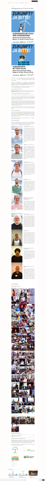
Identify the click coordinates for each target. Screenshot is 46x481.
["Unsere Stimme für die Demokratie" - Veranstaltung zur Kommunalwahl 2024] (33, 473)
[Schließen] (45, 479)
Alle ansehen (36, 469)
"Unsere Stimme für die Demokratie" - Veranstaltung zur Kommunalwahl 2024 (32, 477)
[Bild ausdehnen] (23, 27)
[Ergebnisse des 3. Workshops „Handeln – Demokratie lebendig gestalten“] (12, 473)
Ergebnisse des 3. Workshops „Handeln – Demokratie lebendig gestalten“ (12, 477)
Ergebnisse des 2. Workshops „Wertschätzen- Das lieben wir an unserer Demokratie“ (22, 477)
